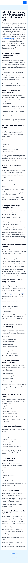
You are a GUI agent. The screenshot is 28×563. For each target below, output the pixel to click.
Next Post (14, 557)
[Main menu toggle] (25, 2)
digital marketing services (8, 38)
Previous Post (14, 553)
